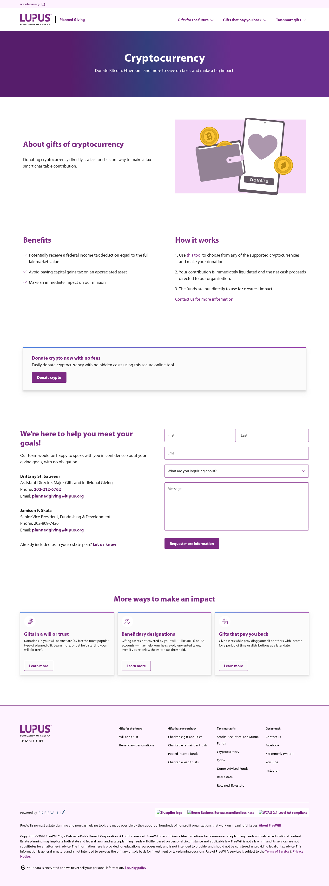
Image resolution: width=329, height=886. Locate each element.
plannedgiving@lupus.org (58, 496)
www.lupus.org (29, 4)
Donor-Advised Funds (232, 769)
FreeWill (52, 812)
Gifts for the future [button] (193, 19)
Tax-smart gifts (226, 728)
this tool (194, 255)
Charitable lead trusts (183, 762)
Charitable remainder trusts (188, 745)
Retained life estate (230, 785)
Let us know (104, 544)
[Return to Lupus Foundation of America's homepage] (36, 730)
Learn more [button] (38, 665)
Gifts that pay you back (182, 728)
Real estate (225, 777)
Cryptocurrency (228, 752)
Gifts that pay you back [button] (242, 19)
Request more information (192, 543)
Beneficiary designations (136, 745)
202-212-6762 (47, 489)
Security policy (135, 868)
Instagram (273, 771)
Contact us (273, 737)
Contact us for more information (204, 299)
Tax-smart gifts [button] (288, 19)
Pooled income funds (183, 754)
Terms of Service (277, 851)
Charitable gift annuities (185, 737)
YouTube (272, 762)
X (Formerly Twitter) (280, 754)
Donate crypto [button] (49, 377)
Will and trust (128, 737)
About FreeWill (270, 825)
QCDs (221, 760)
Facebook (272, 745)
